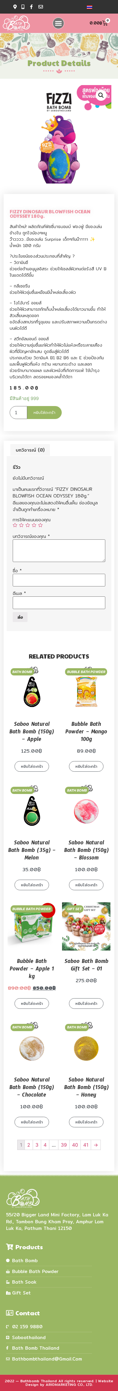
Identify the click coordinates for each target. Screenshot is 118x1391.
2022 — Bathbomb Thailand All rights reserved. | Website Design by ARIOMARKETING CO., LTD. (59, 1382)
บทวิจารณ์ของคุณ (31, 536)
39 (64, 1145)
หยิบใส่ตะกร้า (44, 412)
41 (85, 1145)
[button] (58, 23)
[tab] (30, 450)
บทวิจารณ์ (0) (30, 449)
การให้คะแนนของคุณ (32, 519)
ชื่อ (17, 570)
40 (75, 1145)
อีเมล (19, 593)
